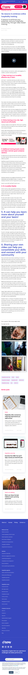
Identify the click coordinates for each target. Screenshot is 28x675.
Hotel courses (4, 599)
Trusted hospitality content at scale (8, 534)
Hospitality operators (6, 577)
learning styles (20, 111)
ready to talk (17, 321)
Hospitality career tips (6, 377)
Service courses (4, 604)
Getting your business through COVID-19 (10, 341)
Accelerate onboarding (6, 553)
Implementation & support (6, 618)
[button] (25, 1)
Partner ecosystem (5, 623)
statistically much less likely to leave (8, 179)
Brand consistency (5, 563)
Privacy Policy (15, 665)
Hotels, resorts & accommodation (8, 572)
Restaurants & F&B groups (6, 575)
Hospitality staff (14, 380)
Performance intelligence (6, 539)
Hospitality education (6, 579)
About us (4, 522)
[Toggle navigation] (24, 6)
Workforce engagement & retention (8, 555)
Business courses (5, 591)
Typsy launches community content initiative (11, 356)
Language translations (6, 544)
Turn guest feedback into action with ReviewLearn (8, 2)
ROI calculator (4, 620)
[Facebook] (8, 647)
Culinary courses (5, 596)
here (2, 166)
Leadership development (6, 558)
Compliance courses (5, 594)
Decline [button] (16, 672)
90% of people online (16, 92)
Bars (11, 382)
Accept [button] (11, 672)
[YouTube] (11, 647)
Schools (17, 377)
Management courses (6, 601)
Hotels (13, 377)
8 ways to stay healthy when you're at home (11, 371)
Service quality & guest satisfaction (8, 565)
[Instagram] (6, 647)
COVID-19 (16, 382)
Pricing (16, 522)
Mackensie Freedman (6, 28)
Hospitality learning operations (7, 541)
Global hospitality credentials (7, 536)
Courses (10, 522)
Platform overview (5, 531)
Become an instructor (6, 630)
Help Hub (3, 615)
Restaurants (21, 380)
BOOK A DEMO (18, 6)
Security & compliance (6, 625)
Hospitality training (5, 382)
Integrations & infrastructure (7, 546)
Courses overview (5, 586)
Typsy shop (4, 628)
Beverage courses (5, 589)
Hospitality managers (6, 380)
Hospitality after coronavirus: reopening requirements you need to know (13, 416)
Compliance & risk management (7, 560)
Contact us (22, 522)
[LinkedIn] (3, 647)
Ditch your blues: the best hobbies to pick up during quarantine (12, 496)
